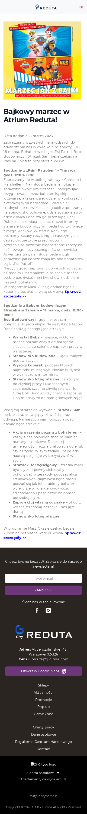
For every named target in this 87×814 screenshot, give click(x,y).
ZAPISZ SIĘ (43, 590)
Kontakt (43, 749)
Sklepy (43, 685)
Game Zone (43, 714)
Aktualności (43, 692)
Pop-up (43, 707)
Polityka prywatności (43, 796)
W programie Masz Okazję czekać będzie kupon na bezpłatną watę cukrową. (42, 291)
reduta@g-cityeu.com (50, 659)
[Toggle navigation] (10, 7)
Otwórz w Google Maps (40, 671)
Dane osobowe (43, 734)
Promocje (43, 700)
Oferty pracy (43, 727)
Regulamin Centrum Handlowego (43, 742)
